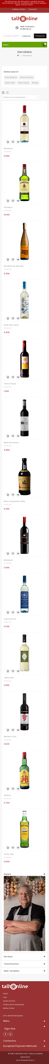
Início (5, 993)
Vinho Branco (11, 77)
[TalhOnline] (18, 55)
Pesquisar (40, 36)
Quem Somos (9, 1001)
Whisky (35, 83)
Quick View (18, 142)
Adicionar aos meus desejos (13, 142)
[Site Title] (24, 19)
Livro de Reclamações (13, 1015)
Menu (6, 44)
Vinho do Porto (26, 77)
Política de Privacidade (13, 1004)
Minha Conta (8, 1008)
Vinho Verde (23, 83)
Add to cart (8, 142)
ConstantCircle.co (26, 1060)
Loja (5, 997)
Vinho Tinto (10, 83)
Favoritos (33, 9)
